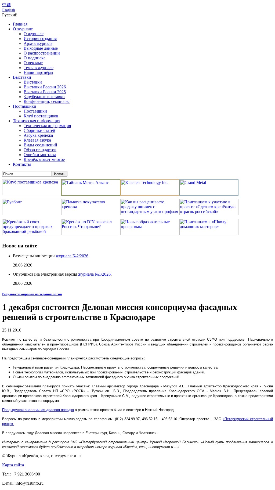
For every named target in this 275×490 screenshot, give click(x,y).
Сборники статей (39, 130)
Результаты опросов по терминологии (32, 294)
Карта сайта (13, 465)
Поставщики (24, 106)
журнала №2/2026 (72, 256)
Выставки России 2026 (45, 87)
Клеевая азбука (37, 140)
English (8, 10)
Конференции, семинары (47, 101)
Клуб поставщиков (41, 116)
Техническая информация (36, 120)
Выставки (22, 77)
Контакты (22, 164)
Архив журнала (38, 43)
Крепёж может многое (44, 159)
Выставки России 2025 (45, 91)
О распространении (42, 53)
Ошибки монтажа (40, 154)
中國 (6, 4)
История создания (40, 38)
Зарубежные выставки (44, 96)
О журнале (23, 29)
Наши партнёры (38, 72)
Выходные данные (41, 48)
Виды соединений (40, 145)
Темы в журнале (38, 67)
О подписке (34, 58)
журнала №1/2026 (94, 274)
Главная (20, 24)
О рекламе (33, 62)
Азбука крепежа (38, 135)
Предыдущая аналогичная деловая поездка (38, 410)
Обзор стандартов (40, 149)
